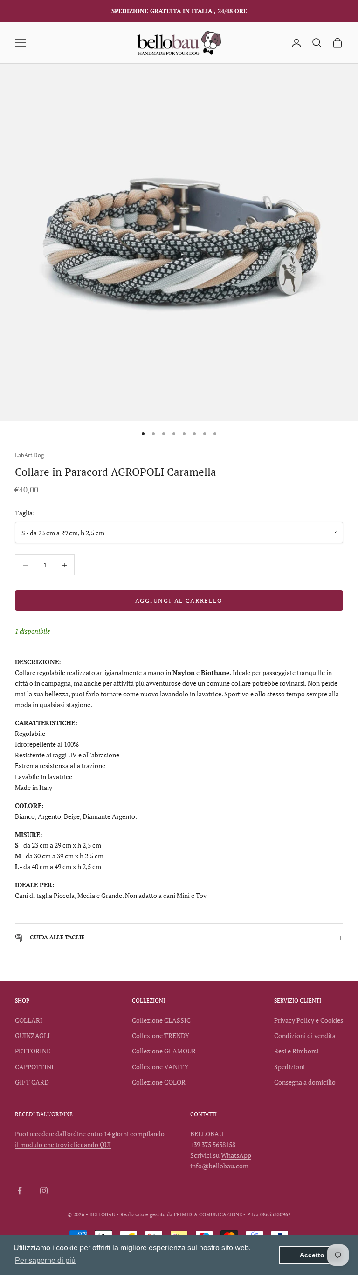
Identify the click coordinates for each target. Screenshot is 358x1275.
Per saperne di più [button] (45, 1260)
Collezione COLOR (159, 1082)
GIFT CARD (32, 1082)
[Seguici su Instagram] (43, 1190)
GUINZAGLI (32, 1035)
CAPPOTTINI (34, 1066)
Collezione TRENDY (160, 1035)
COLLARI (28, 1020)
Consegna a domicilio (305, 1082)
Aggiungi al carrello (178, 600)
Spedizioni (289, 1066)
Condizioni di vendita (305, 1035)
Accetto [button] (312, 1255)
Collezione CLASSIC (161, 1020)
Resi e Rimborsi (296, 1050)
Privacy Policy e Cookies (308, 1020)
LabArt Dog (29, 455)
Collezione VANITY (160, 1066)
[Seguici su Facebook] (19, 1190)
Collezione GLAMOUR (164, 1050)
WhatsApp (236, 1155)
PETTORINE (32, 1050)
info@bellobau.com (219, 1165)
